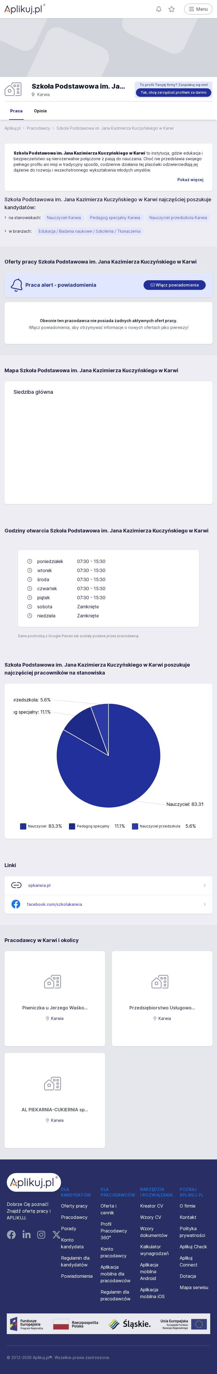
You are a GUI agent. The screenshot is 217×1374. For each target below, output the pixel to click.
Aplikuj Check (193, 1246)
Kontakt (188, 1217)
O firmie (188, 1206)
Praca (16, 110)
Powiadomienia (77, 1276)
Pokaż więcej (190, 179)
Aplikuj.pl (13, 128)
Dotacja (188, 1276)
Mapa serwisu (194, 1287)
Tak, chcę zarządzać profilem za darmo (174, 92)
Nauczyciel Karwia (64, 217)
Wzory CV (150, 1217)
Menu (202, 9)
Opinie (40, 110)
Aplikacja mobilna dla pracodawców (116, 1273)
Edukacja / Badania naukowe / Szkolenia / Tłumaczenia (89, 231)
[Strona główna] (25, 9)
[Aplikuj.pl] (34, 1182)
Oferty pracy (74, 1206)
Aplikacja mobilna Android (149, 1271)
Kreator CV (151, 1206)
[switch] (175, 285)
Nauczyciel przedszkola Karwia (178, 217)
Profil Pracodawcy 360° (114, 1230)
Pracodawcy (38, 128)
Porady (68, 1228)
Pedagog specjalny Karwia (115, 217)
